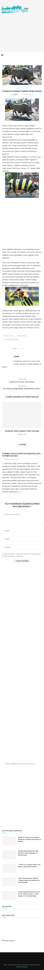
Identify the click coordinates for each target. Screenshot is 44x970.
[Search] (42, 55)
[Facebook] (26, 55)
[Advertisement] (22, 30)
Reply (40, 454)
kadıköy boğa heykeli (11, 339)
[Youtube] (36, 55)
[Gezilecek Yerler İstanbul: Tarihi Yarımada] (22, 415)
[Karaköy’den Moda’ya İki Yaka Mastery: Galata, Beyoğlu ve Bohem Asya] (9, 854)
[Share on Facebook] (26, 348)
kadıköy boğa (22, 336)
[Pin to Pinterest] (31, 348)
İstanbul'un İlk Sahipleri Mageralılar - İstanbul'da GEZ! (21, 455)
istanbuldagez (23, 967)
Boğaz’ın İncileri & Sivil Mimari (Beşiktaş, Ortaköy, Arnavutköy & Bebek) (29, 839)
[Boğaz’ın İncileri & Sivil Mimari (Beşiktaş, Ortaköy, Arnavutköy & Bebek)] (9, 841)
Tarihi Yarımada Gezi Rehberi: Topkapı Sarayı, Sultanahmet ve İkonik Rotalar (29, 880)
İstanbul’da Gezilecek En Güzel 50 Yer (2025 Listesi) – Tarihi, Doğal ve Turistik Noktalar (29, 894)
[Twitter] (29, 55)
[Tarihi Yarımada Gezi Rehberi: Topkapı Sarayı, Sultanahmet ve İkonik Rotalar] (9, 881)
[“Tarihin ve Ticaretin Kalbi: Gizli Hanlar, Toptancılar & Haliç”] (9, 868)
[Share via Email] (33, 348)
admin (16, 94)
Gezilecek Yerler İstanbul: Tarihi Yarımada (22, 431)
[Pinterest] (33, 55)
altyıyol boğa (8, 336)
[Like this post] (24, 348)
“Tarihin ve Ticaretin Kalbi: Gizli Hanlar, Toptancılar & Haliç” (29, 866)
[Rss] (38, 55)
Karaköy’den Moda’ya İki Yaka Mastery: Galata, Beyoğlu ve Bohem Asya (28, 853)
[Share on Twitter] (29, 348)
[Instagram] (31, 55)
